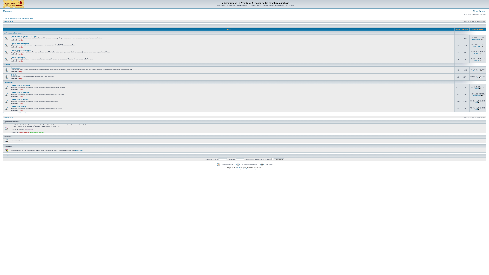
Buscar (483, 11)
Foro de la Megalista (18, 57)
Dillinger (476, 88)
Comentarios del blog (18, 107)
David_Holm (476, 46)
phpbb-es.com (258, 168)
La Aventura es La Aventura (13, 33)
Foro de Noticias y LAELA (20, 43)
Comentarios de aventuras (20, 86)
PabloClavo (79, 150)
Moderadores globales (37, 132)
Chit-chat (14, 75)
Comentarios (8, 82)
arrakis (476, 78)
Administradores (24, 132)
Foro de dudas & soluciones (21, 50)
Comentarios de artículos (20, 93)
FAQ (476, 11)
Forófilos (7, 64)
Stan (476, 102)
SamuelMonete (476, 95)
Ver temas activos (27, 18)
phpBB (239, 167)
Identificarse (9, 11)
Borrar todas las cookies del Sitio (13, 113)
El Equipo (26, 113)
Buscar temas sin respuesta (12, 18)
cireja (21, 40)
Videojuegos (15, 68)
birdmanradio (476, 39)
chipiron (476, 60)
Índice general (8, 21)
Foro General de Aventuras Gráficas (24, 36)
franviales (476, 71)
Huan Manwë (246, 168)
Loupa (476, 53)
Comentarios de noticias (20, 100)
